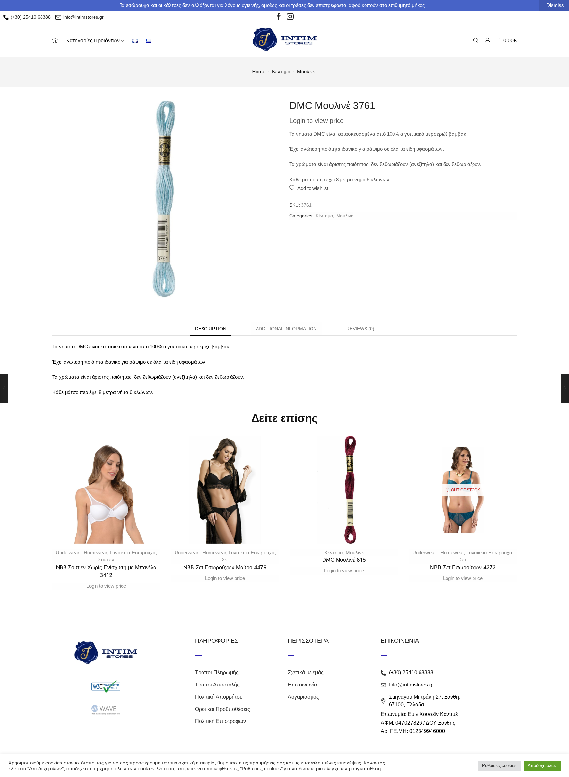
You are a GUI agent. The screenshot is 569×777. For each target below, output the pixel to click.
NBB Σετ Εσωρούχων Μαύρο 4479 (225, 567)
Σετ (225, 559)
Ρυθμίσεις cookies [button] (499, 765)
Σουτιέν (106, 559)
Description (210, 328)
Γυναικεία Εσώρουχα (133, 552)
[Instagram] (290, 17)
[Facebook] (278, 17)
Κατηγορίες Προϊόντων (93, 40)
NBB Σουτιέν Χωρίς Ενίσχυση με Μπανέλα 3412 (106, 571)
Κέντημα (281, 71)
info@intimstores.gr (83, 17)
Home (259, 71)
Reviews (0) (360, 328)
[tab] (210, 329)
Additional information (286, 328)
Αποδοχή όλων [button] (542, 765)
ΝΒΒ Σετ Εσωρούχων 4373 (463, 567)
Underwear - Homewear (81, 552)
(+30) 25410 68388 (30, 17)
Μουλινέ (306, 71)
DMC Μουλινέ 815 (344, 560)
